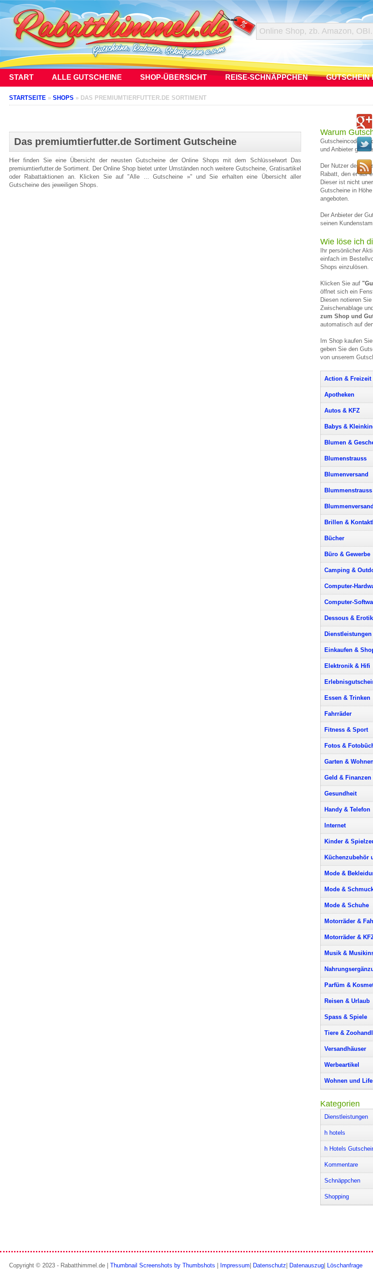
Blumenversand (346, 474)
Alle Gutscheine (87, 77)
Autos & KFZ (342, 410)
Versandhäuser (345, 1048)
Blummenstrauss (348, 490)
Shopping (336, 1196)
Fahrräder (338, 713)
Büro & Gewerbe (347, 554)
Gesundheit (340, 793)
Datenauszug (306, 1265)
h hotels (334, 1132)
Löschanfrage (345, 1265)
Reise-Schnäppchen (266, 77)
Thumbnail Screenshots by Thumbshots (162, 1265)
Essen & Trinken (347, 697)
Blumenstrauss (345, 458)
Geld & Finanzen (347, 777)
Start (21, 77)
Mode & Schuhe (346, 905)
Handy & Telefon (347, 809)
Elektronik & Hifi (347, 665)
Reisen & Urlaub (347, 1001)
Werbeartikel (341, 1064)
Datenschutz (269, 1265)
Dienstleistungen (348, 634)
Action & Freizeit (347, 378)
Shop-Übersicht (173, 77)
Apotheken (339, 394)
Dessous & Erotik (348, 618)
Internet (335, 825)
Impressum (235, 1265)
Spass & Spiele (345, 1016)
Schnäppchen (342, 1180)
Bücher (334, 538)
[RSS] (364, 167)
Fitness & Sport (346, 729)
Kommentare (341, 1164)
